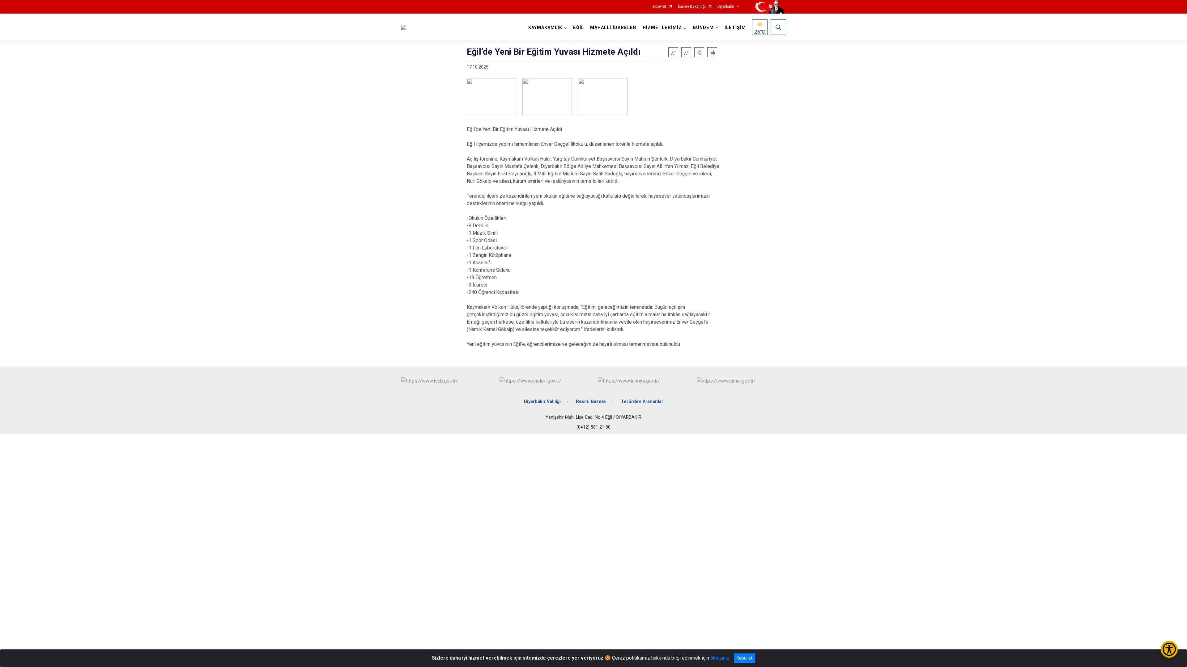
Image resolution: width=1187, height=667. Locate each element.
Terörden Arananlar (642, 401)
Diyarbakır (725, 7)
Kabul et (744, 658)
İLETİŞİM (735, 27)
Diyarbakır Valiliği (542, 401)
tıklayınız (720, 658)
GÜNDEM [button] (703, 27)
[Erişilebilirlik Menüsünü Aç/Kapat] (1169, 649)
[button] (699, 52)
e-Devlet (659, 7)
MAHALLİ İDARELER (613, 27)
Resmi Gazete (591, 401)
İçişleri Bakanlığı (692, 7)
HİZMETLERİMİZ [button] (662, 27)
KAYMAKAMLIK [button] (545, 27)
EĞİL (578, 27)
